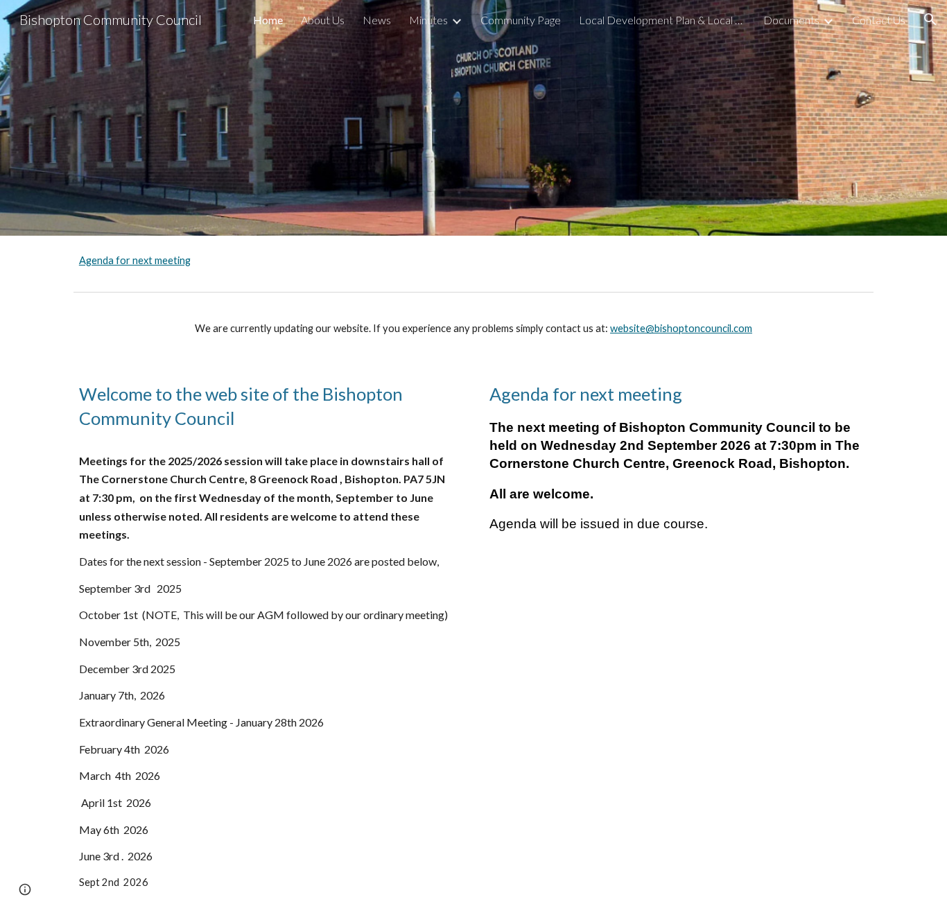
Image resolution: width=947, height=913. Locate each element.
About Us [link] (323, 19)
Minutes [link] (428, 19)
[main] (473, 328)
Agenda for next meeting (135, 260)
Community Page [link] (520, 19)
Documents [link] (791, 19)
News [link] (377, 19)
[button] (930, 19)
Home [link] (268, 19)
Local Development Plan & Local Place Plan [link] (662, 19)
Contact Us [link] (878, 19)
